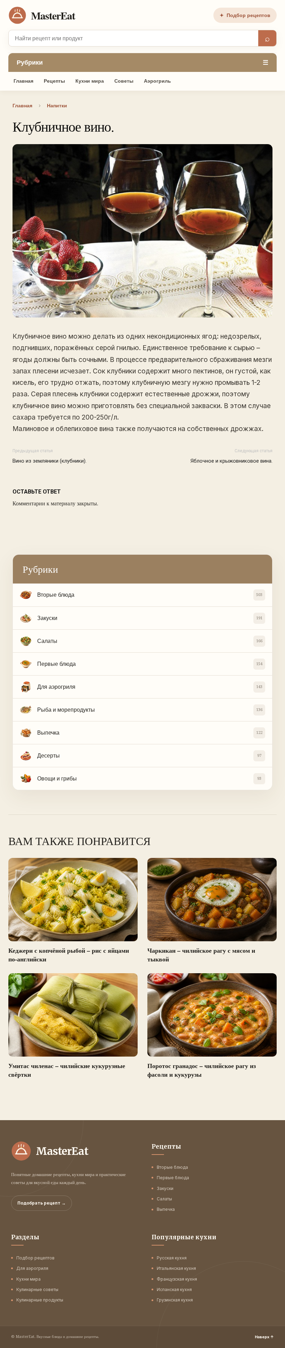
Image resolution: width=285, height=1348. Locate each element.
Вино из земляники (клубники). (50, 461)
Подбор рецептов (245, 15)
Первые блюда (173, 1177)
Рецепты (54, 81)
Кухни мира (89, 81)
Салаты (164, 1198)
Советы (123, 81)
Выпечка (166, 1209)
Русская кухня (172, 1257)
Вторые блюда (172, 1167)
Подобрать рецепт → (41, 1203)
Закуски (165, 1188)
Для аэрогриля (32, 1268)
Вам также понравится (79, 841)
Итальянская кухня (176, 1268)
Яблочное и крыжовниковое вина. (231, 461)
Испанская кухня (174, 1289)
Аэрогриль (157, 81)
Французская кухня (177, 1279)
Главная (23, 81)
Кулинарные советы (37, 1289)
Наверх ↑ (264, 1336)
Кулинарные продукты (39, 1299)
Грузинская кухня (175, 1299)
